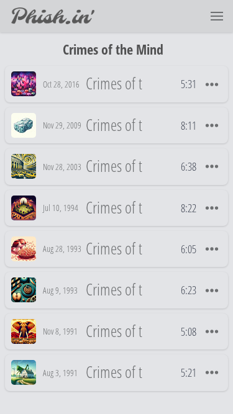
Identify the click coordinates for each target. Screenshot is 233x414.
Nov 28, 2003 (62, 167)
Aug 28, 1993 (62, 248)
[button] (216, 16)
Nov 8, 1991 (60, 331)
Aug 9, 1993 (60, 290)
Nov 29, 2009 (62, 125)
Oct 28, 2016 (61, 84)
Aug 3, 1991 (60, 373)
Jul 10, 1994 (60, 208)
